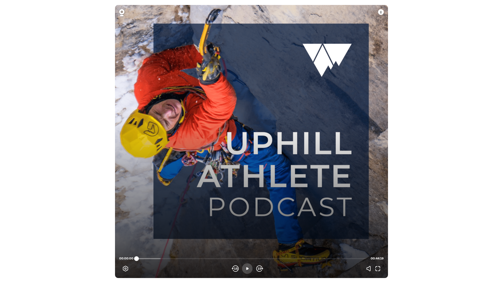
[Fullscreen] (377, 268)
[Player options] (125, 268)
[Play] (247, 268)
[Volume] (370, 268)
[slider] (136, 258)
